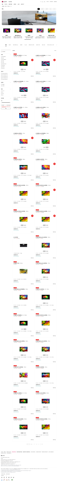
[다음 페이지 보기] (40, 444)
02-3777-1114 (7, 457)
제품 (2, 4)
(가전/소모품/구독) (11, 459)
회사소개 (48, 1)
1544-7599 (11, 460)
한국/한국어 (2, 475)
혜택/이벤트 (10, 4)
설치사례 (22, 4)
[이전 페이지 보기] (29, 444)
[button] (41, 1)
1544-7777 (18, 461)
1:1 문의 (2, 458)
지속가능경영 (51, 1)
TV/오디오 (8, 6)
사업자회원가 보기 (16, 280)
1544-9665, (12, 461)
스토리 (18, 4)
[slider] (1, 102)
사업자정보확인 (15, 468)
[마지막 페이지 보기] (42, 444)
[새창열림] (2, 477)
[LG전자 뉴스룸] (9, 477)
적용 (5, 108)
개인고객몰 (55, 1)
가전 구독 (6, 4)
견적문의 (15, 4)
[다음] (56, 30)
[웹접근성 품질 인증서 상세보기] (12, 480)
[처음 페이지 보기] (27, 444)
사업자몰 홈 (3, 6)
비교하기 (32, 361)
